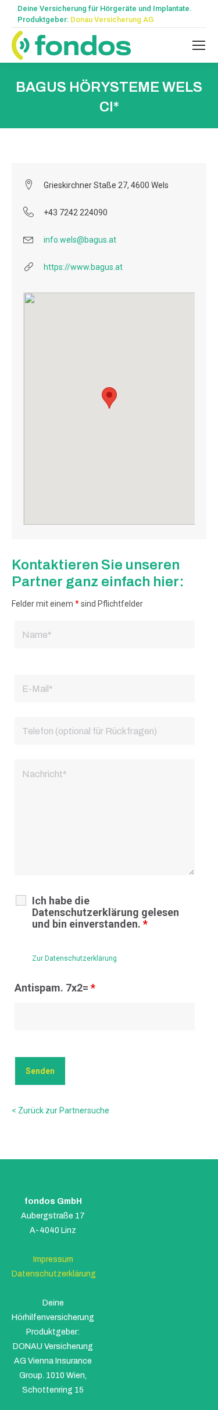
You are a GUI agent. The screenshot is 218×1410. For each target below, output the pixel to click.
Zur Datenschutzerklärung (74, 958)
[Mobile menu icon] (198, 45)
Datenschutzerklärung (54, 1274)
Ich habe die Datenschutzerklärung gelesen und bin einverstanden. (105, 912)
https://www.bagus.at (83, 267)
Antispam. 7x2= (55, 988)
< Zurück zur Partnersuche (60, 1110)
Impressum (53, 1259)
